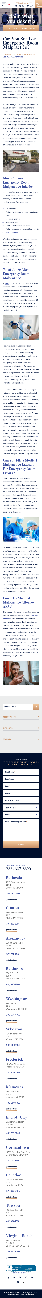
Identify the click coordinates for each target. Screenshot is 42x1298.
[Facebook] (8, 1278)
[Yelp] (32, 1278)
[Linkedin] (20, 1278)
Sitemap (10, 1294)
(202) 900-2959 (13, 1045)
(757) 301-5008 (13, 1251)
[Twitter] (14, 1278)
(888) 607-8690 (24, 6)
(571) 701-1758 (12, 954)
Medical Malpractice (13, 57)
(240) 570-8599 (13, 1072)
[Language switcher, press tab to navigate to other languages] (10, 4)
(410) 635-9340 (13, 984)
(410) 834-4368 (12, 1221)
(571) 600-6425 (13, 1191)
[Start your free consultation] (38, 4)
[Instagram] (26, 1278)
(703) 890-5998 (13, 1103)
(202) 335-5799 (13, 1015)
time (36, 437)
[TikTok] (24, 1283)
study (7, 283)
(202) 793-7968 (13, 893)
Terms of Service (19, 1294)
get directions (11, 899)
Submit (21, 844)
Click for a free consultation (21, 28)
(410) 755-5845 (13, 1133)
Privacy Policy (30, 1294)
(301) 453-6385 (13, 924)
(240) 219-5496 (13, 1160)
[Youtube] (18, 1283)
